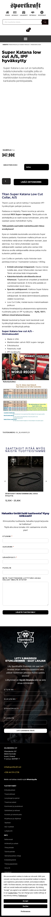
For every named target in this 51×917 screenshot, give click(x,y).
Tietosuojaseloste (10, 864)
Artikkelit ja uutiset (11, 843)
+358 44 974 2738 (11, 772)
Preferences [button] (23, 896)
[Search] (45, 22)
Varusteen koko (10, 165)
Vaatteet (7, 823)
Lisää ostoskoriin (31, 182)
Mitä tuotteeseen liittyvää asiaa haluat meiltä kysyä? (22, 579)
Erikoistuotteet (9, 790)
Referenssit (8, 839)
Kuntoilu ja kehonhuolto (13, 814)
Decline (25, 906)
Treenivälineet (9, 794)
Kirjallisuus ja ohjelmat (12, 819)
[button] (25, 39)
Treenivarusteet (36, 44)
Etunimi (8, 536)
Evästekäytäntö (10, 860)
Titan (13, 150)
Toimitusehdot (9, 852)
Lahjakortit (8, 831)
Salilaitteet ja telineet (12, 810)
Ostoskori (8, 872)
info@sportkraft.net (12, 767)
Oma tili (7, 868)
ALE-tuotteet (9, 827)
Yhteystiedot (9, 847)
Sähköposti (10, 557)
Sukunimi (8, 547)
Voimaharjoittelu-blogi (12, 856)
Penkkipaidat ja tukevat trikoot (19, 44)
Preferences (25, 911)
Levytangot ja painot (11, 798)
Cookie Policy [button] (12, 893)
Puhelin (7, 568)
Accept (25, 901)
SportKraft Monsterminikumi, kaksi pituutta (21, 495)
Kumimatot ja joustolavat (13, 806)
